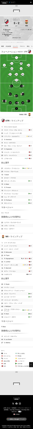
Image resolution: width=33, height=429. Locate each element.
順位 (28, 46)
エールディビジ (16, 18)
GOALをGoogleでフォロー (17, 419)
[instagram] (20, 403)
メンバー (15, 46)
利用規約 (14, 408)
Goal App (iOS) (25, 409)
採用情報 (6, 409)
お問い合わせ (6, 408)
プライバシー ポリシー (24, 408)
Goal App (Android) (15, 409)
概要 (2, 46)
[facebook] (16, 403)
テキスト (22, 46)
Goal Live (14, 411)
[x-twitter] (13, 403)
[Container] (6, 23)
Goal (11, 425)
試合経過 (8, 46)
